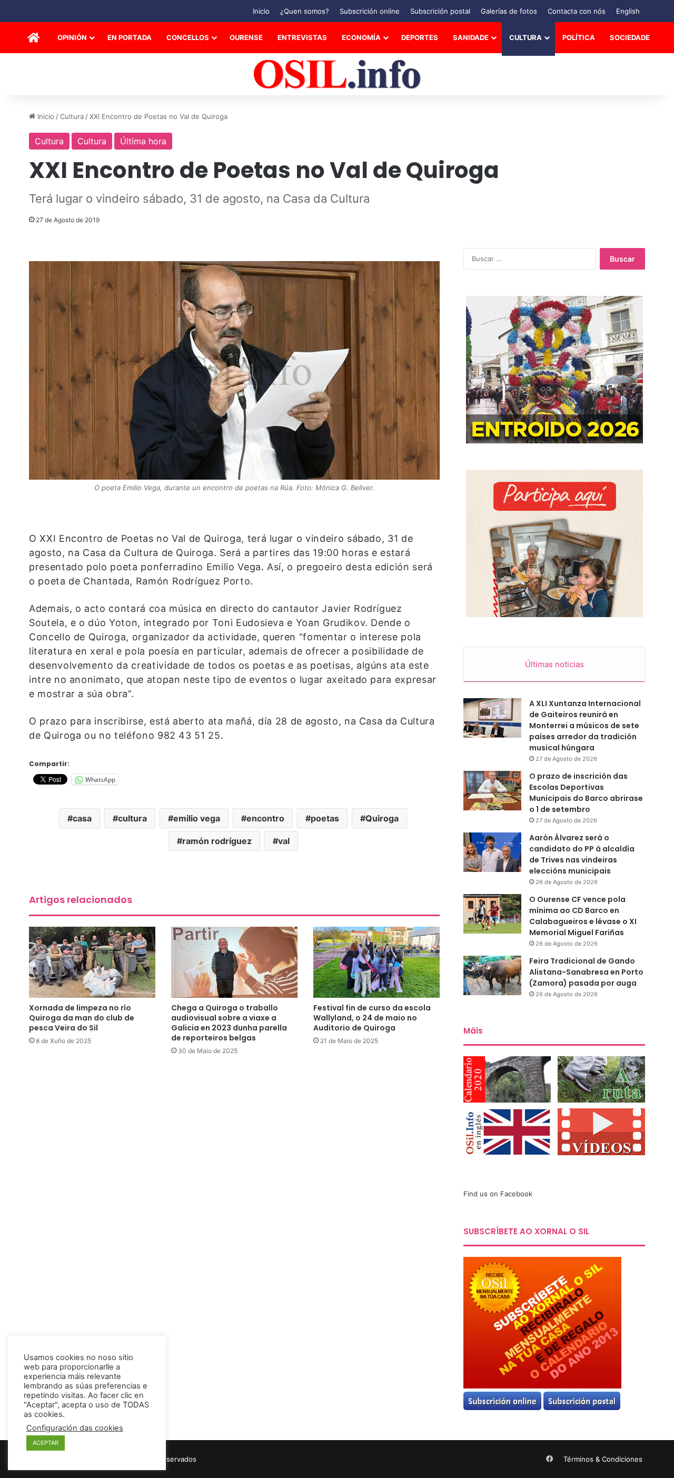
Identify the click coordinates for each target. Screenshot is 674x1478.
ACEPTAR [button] (45, 1442)
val (284, 841)
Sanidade (471, 37)
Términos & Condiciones (602, 1459)
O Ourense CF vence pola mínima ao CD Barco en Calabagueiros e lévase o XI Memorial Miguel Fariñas (583, 916)
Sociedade (630, 37)
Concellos (187, 37)
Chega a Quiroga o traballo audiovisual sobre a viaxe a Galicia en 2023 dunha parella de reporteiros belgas (229, 1023)
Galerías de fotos (509, 11)
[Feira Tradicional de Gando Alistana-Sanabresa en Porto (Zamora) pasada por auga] (492, 975)
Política (578, 37)
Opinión (72, 37)
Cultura (525, 37)
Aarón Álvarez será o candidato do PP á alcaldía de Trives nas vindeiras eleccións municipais (582, 854)
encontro (265, 818)
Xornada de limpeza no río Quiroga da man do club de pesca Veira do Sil (81, 1018)
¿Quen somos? (304, 11)
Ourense (246, 37)
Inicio (261, 11)
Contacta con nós (577, 11)
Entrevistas (302, 37)
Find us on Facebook (497, 1193)
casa (82, 818)
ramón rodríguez (217, 841)
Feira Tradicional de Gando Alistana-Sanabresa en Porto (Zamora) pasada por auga (586, 972)
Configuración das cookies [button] (74, 1428)
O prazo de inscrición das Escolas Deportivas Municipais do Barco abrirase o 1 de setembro (586, 793)
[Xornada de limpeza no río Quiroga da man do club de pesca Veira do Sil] (92, 962)
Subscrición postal (440, 11)
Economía (361, 37)
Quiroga (382, 818)
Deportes (419, 37)
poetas (325, 818)
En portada (129, 37)
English (628, 11)
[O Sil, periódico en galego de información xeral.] (337, 74)
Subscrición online (370, 11)
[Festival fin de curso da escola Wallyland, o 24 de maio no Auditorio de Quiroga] (376, 962)
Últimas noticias (554, 664)
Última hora (143, 141)
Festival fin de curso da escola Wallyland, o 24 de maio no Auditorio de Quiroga (372, 1018)
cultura (132, 818)
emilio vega (196, 818)
